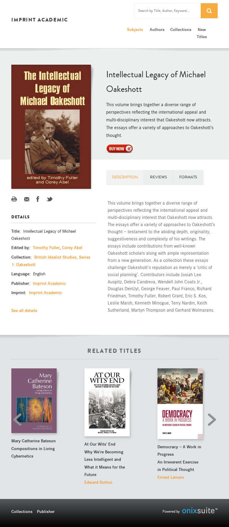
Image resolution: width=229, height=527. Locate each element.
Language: (21, 273)
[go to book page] (34, 400)
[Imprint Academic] (119, 148)
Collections (180, 29)
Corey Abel (72, 247)
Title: (16, 231)
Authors (157, 29)
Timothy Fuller (46, 247)
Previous (18, 419)
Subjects (135, 29)
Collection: (22, 257)
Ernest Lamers (170, 477)
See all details (24, 310)
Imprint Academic (49, 283)
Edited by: (21, 247)
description (125, 177)
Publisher (46, 511)
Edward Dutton (98, 482)
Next (210, 419)
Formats (188, 177)
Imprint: (19, 292)
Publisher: (21, 283)
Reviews (158, 177)
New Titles (202, 33)
